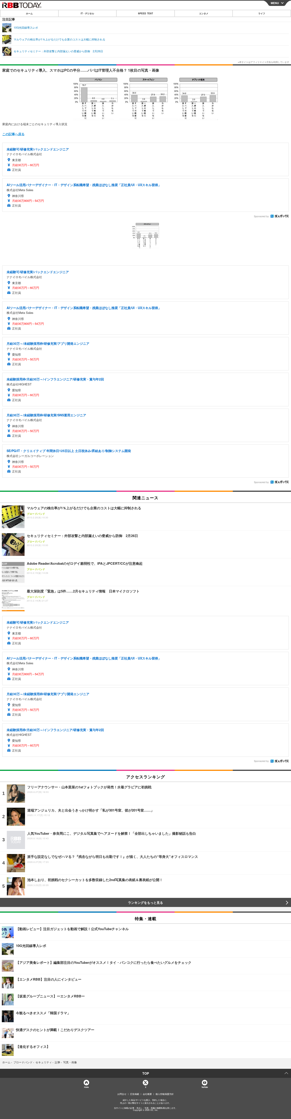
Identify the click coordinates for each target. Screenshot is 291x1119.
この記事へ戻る (13, 133)
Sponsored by (261, 216)
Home (86, 1087)
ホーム (29, 13)
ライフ (261, 13)
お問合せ (121, 1094)
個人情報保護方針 (165, 1094)
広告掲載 (134, 1094)
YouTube (204, 1087)
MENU (275, 3)
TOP (145, 1073)
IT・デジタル (87, 13)
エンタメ (203, 13)
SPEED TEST (145, 13)
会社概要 (147, 1094)
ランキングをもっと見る (145, 902)
